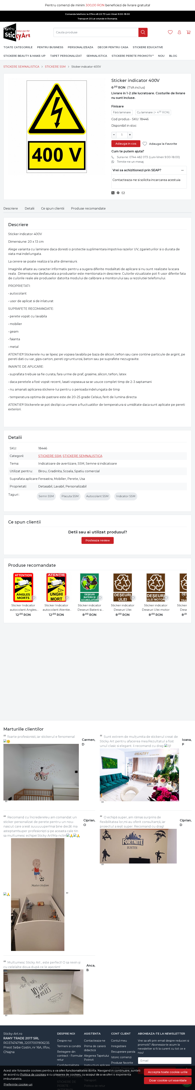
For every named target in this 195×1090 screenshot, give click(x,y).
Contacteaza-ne (94, 1040)
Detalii (29, 208)
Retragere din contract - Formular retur (70, 1055)
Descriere (10, 208)
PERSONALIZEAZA (80, 47)
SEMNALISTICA (96, 56)
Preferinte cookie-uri (18, 1084)
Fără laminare (122, 112)
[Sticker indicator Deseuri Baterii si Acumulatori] (89, 587)
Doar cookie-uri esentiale (168, 1080)
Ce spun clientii (52, 208)
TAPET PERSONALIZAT (66, 56)
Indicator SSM (125, 496)
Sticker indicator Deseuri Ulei (122, 607)
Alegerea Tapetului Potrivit (96, 1057)
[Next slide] (183, 595)
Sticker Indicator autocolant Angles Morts (23, 607)
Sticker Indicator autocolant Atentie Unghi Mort (56, 607)
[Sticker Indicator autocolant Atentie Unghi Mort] (56, 587)
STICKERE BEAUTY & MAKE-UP (24, 56)
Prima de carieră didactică (95, 1048)
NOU (161, 56)
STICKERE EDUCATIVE (148, 47)
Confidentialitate (68, 1065)
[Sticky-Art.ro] (17, 32)
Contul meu (119, 1040)
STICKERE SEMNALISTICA (21, 66)
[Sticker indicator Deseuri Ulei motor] (156, 587)
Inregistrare (118, 1046)
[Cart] (188, 32)
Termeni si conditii (69, 1046)
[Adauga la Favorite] (33, 597)
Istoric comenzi (121, 1057)
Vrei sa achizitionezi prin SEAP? (137, 170)
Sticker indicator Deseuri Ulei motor (155, 607)
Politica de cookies (33, 1074)
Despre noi (64, 1040)
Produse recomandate (88, 208)
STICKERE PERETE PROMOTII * (132, 56)
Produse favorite (122, 1062)
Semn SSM (46, 496)
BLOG (173, 56)
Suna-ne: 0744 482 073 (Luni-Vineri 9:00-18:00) (148, 157)
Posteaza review (98, 540)
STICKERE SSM (55, 66)
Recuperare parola (123, 1051)
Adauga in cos (125, 143)
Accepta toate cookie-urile (168, 1072)
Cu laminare (153, 112)
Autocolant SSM (97, 496)
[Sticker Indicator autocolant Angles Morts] (23, 587)
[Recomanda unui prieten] (124, 192)
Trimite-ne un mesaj (130, 161)
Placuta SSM (70, 496)
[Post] (114, 192)
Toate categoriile (18, 47)
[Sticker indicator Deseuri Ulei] (123, 587)
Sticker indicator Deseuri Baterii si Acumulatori (89, 607)
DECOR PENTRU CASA (113, 47)
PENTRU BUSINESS (50, 47)
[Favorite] (170, 32)
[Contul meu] (179, 32)
